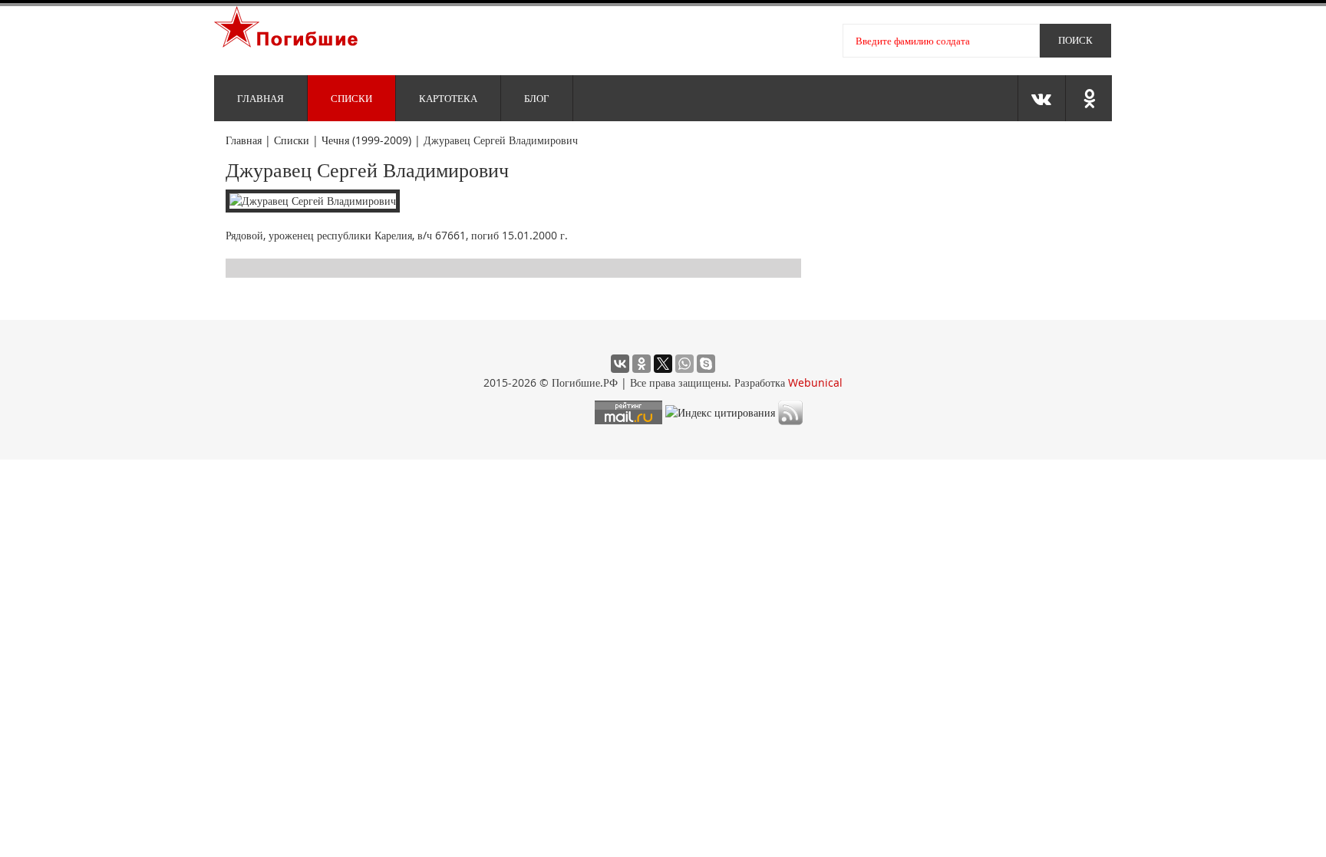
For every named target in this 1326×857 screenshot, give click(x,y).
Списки (351, 98)
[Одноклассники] (641, 363)
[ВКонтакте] (620, 363)
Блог (536, 98)
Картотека (448, 98)
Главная (260, 98)
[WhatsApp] (684, 363)
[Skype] (706, 363)
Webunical (815, 382)
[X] (663, 363)
